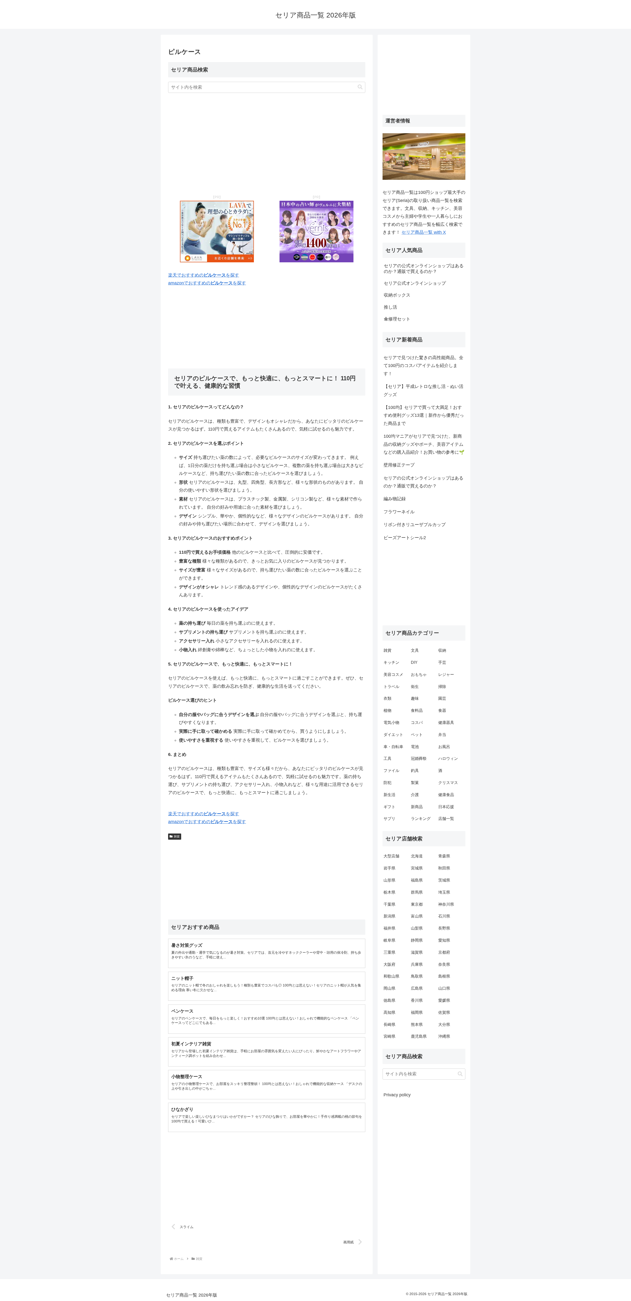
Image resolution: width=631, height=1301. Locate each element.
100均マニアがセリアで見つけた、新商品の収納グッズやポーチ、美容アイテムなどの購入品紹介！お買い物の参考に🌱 (424, 444)
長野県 (444, 928)
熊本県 (417, 1024)
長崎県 (389, 1024)
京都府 (444, 952)
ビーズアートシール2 (405, 537)
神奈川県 (446, 904)
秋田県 (444, 868)
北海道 (417, 856)
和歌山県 (391, 976)
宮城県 (417, 868)
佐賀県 (444, 1012)
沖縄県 (444, 1036)
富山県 (417, 916)
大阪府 (389, 964)
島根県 (444, 976)
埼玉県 (444, 892)
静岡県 (417, 940)
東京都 (417, 904)
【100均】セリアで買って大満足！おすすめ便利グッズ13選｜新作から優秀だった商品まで (424, 415)
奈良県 (444, 964)
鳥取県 (417, 976)
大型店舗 (391, 856)
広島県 (417, 988)
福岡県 (417, 1012)
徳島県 (389, 1000)
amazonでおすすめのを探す (207, 283)
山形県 (389, 880)
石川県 (444, 916)
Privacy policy (397, 1094)
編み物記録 (395, 498)
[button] (360, 87)
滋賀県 (417, 952)
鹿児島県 (419, 1036)
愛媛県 (444, 1000)
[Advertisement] (266, 144)
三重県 (389, 952)
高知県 (389, 1012)
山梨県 (417, 928)
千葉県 (389, 904)
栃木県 (389, 892)
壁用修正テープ (399, 465)
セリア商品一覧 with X (424, 232)
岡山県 (389, 988)
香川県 (417, 1000)
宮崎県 (389, 1036)
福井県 (389, 928)
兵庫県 (417, 964)
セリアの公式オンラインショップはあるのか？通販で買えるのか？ (423, 482)
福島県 (417, 880)
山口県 (444, 988)
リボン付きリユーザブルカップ (415, 524)
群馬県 (417, 892)
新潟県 (389, 916)
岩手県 (389, 868)
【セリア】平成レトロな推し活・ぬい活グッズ (423, 390)
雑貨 (177, 836)
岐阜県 (389, 940)
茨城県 (444, 880)
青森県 (444, 856)
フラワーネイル (399, 511)
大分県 (444, 1024)
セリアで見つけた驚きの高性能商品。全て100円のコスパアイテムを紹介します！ (423, 365)
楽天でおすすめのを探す (203, 275)
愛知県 (444, 940)
